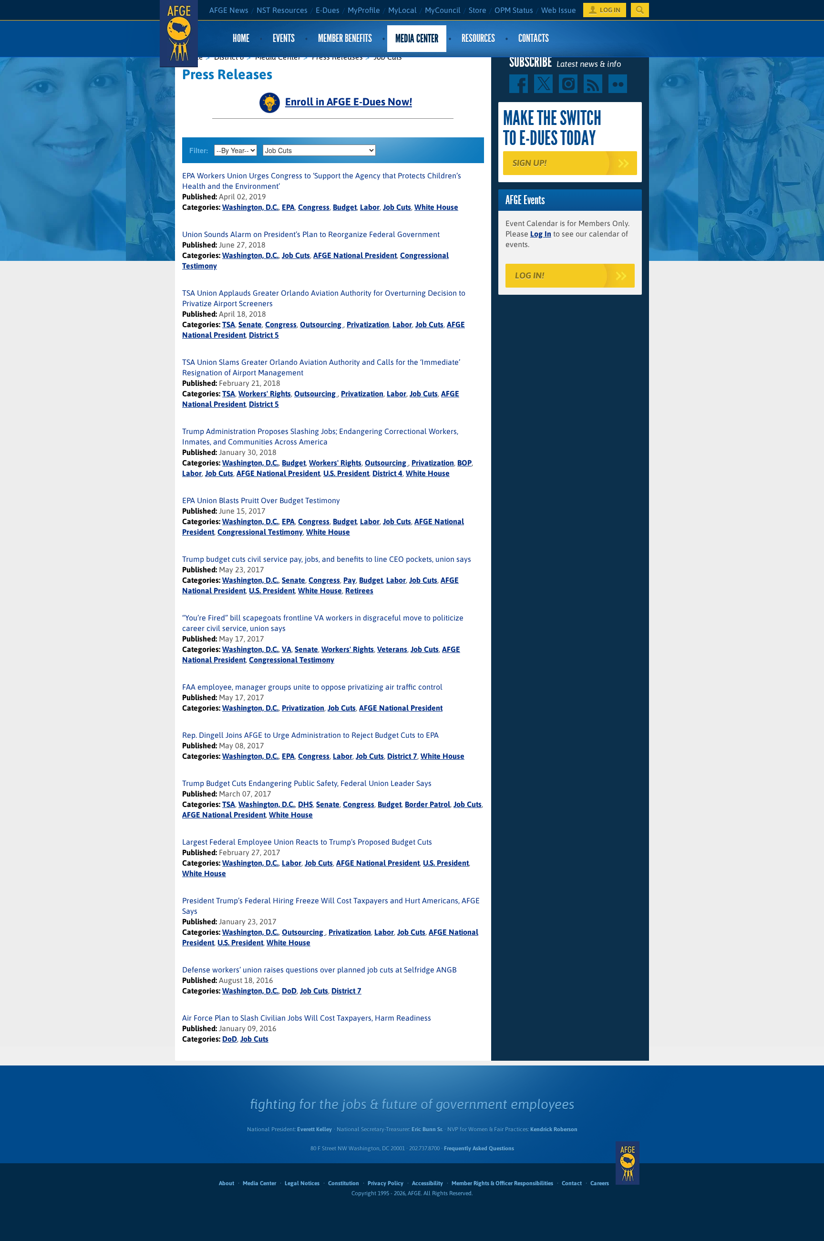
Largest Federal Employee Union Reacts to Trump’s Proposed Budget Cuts (307, 842)
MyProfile (364, 10)
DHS (305, 804)
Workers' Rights (264, 393)
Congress (314, 207)
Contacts (533, 38)
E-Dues (328, 10)
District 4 (387, 473)
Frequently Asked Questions (479, 1148)
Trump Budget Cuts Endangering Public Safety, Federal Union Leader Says (307, 783)
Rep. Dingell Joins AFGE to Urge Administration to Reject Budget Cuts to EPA (310, 735)
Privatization (368, 324)
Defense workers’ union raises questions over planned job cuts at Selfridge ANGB (319, 969)
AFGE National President (355, 255)
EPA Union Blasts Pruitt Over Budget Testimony (261, 500)
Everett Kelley (314, 1129)
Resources (478, 38)
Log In (540, 233)
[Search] (640, 10)
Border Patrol (427, 804)
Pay (349, 580)
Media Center (416, 38)
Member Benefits (345, 38)
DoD (289, 990)
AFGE (627, 1163)
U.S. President (346, 473)
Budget (345, 207)
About (226, 1183)
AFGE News (228, 10)
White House (436, 207)
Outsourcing (321, 324)
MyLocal (402, 10)
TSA (228, 324)
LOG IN (610, 10)
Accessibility (427, 1183)
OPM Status (513, 10)
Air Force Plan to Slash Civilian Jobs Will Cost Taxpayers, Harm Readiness (306, 1017)
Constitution (343, 1183)
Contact (572, 1183)
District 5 (264, 335)
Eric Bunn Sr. (427, 1129)
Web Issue (558, 10)
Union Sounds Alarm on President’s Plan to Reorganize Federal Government (311, 234)
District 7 (402, 756)
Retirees (359, 590)
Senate (250, 324)
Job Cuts (397, 207)
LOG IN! (529, 275)
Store (477, 10)
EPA (288, 207)
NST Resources (282, 10)
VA (286, 649)
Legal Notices (302, 1183)
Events (284, 38)
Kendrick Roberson (553, 1129)
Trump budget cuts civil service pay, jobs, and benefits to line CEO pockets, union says (326, 559)
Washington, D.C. (250, 207)
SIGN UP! (529, 163)
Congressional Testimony (260, 531)
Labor (370, 207)
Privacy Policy (385, 1183)
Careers (599, 1183)
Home (241, 38)
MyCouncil (443, 10)
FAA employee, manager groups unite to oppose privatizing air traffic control (312, 687)
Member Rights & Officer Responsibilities (502, 1183)
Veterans (392, 649)
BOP (464, 462)
